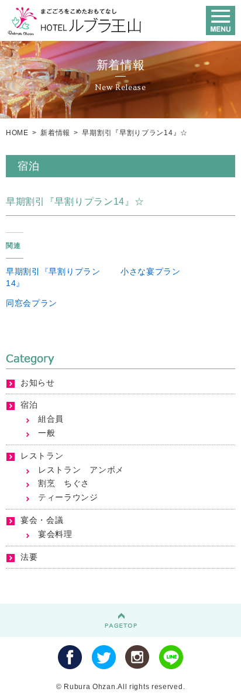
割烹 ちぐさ (63, 483)
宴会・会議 (42, 520)
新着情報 (55, 133)
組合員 (51, 418)
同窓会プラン (31, 303)
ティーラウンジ (68, 497)
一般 (46, 433)
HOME (17, 133)
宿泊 (28, 404)
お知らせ (37, 382)
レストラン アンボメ (81, 469)
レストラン (42, 455)
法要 (28, 557)
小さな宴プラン (150, 271)
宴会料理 (55, 534)
